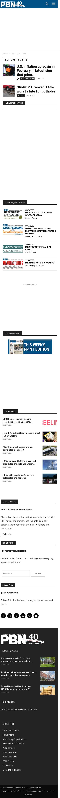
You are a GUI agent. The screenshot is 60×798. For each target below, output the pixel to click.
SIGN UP (38, 574)
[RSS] (22, 615)
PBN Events (8, 761)
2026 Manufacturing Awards (39, 263)
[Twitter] (29, 615)
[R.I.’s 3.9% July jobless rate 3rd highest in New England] (50, 437)
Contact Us (7, 765)
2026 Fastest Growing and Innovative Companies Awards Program (40, 231)
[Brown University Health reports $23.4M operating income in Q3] (47, 690)
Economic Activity (27, 79)
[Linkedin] (16, 615)
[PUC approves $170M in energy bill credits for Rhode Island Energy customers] (50, 465)
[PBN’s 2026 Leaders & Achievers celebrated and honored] (50, 479)
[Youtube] (36, 615)
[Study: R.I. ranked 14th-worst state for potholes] (9, 91)
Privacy (4, 791)
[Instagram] (9, 615)
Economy (21, 95)
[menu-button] (53, 4)
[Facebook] (3, 615)
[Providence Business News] (13, 4)
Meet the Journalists (11, 769)
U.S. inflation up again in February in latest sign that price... (36, 70)
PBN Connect (8, 748)
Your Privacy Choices (34, 791)
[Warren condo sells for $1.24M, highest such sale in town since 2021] (47, 662)
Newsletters (8, 734)
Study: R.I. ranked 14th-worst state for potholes (36, 89)
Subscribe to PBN (10, 730)
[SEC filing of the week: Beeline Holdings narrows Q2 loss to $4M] (50, 423)
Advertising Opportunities (14, 739)
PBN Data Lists (9, 756)
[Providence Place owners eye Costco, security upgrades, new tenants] (47, 676)
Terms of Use (16, 791)
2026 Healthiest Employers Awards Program (38, 214)
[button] (47, 4)
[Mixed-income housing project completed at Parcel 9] (50, 451)
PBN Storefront (9, 752)
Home (5, 53)
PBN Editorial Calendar (13, 743)
